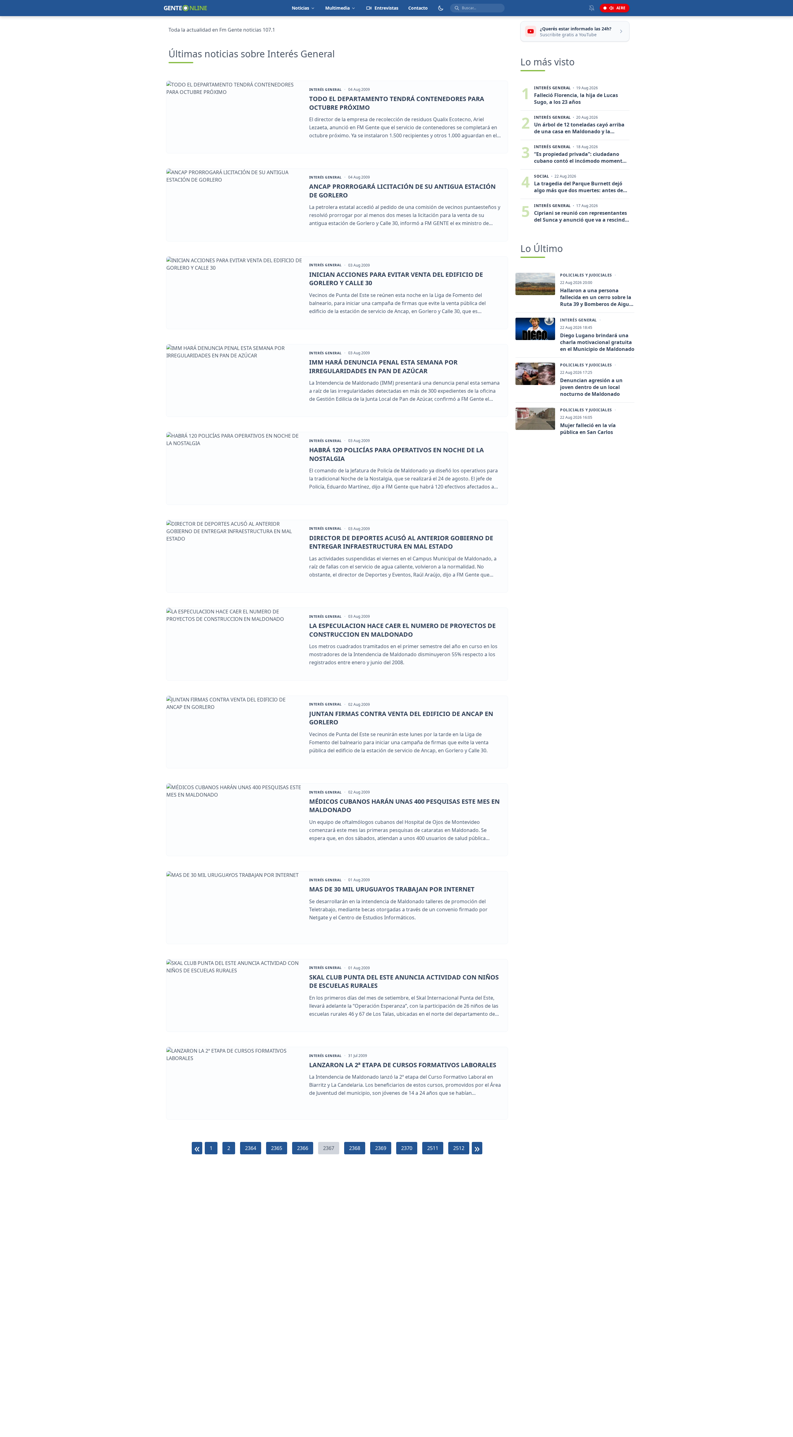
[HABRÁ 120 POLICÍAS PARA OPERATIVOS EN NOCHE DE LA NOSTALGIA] (234, 468)
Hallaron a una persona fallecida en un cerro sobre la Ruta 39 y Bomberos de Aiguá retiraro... (596, 297)
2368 (354, 1148)
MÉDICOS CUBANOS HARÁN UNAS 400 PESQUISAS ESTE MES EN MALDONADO (404, 805)
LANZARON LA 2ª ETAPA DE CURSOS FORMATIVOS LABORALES (402, 1065)
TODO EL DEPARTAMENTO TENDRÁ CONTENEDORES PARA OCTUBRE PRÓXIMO (396, 103)
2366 (302, 1148)
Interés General (325, 89)
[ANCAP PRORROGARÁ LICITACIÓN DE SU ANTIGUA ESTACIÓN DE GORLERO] (234, 205)
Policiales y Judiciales (586, 275)
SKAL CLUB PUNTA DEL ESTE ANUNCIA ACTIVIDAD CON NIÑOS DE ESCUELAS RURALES (404, 981)
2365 (276, 1148)
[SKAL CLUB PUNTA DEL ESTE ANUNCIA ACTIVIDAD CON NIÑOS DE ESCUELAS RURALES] (234, 995)
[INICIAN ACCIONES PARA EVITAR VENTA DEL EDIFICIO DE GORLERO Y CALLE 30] (234, 293)
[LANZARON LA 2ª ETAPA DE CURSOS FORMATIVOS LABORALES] (234, 1083)
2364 (250, 1148)
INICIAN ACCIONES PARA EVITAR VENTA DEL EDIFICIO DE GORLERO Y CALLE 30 (396, 278)
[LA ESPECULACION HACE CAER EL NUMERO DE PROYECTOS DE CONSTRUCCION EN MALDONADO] (234, 644)
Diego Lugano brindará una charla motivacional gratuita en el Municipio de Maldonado (597, 342)
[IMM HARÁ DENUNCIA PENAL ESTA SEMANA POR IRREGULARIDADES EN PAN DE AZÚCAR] (234, 380)
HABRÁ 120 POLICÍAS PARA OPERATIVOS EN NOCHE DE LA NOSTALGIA (396, 454)
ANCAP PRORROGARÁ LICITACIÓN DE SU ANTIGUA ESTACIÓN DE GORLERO (402, 190)
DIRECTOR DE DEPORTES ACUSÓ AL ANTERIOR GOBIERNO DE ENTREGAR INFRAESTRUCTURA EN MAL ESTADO (401, 542)
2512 (458, 1148)
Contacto (418, 8)
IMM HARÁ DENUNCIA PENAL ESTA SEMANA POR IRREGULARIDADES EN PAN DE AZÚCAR (383, 366)
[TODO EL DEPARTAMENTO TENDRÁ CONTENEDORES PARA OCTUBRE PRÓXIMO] (234, 117)
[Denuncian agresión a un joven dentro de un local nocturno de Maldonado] (535, 374)
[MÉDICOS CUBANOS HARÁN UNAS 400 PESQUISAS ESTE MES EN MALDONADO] (234, 820)
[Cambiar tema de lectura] (440, 8)
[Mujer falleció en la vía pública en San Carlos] (535, 419)
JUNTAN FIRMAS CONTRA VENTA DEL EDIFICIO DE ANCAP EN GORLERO (401, 718)
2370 (406, 1148)
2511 (432, 1148)
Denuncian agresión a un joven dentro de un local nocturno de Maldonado (591, 387)
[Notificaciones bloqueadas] (591, 8)
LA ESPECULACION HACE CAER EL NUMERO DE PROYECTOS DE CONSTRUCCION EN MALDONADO (402, 630)
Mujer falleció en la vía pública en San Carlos (588, 429)
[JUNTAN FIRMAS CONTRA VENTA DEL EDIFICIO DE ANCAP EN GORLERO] (234, 732)
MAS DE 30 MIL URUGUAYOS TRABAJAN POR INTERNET (392, 889)
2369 (380, 1148)
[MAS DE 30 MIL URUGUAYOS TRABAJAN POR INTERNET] (234, 907)
